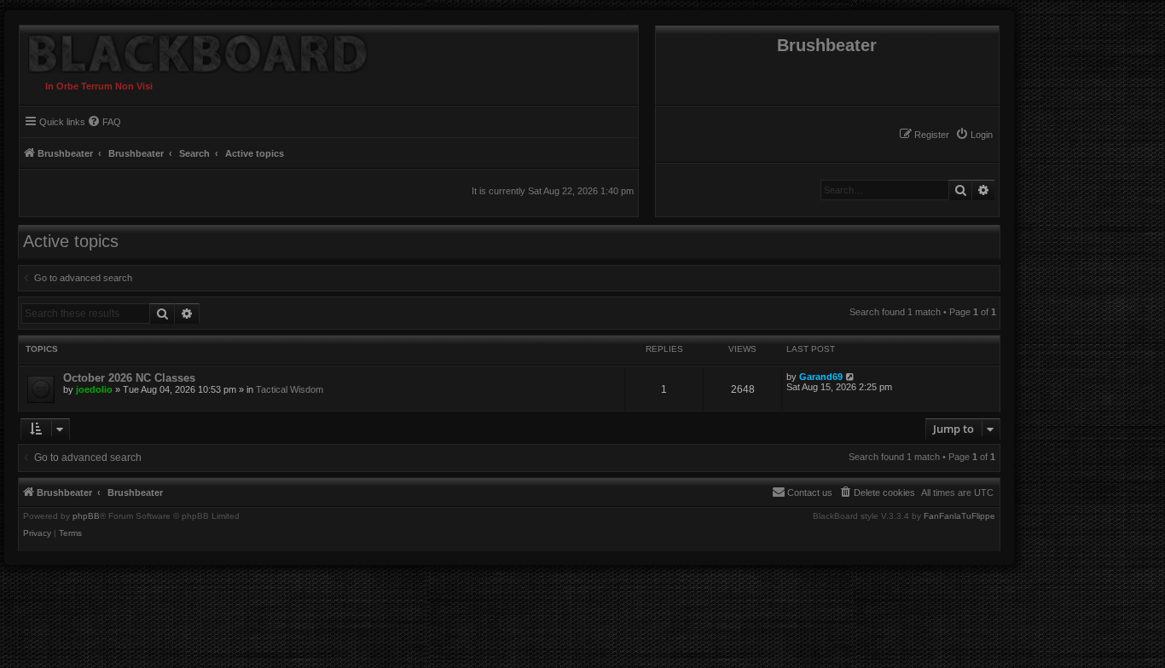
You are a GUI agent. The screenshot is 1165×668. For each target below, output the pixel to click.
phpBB (86, 516)
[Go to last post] (850, 376)
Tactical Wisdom (289, 389)
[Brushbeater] (194, 49)
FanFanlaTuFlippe (959, 516)
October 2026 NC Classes (129, 377)
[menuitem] (974, 134)
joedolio (94, 389)
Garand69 (821, 376)
